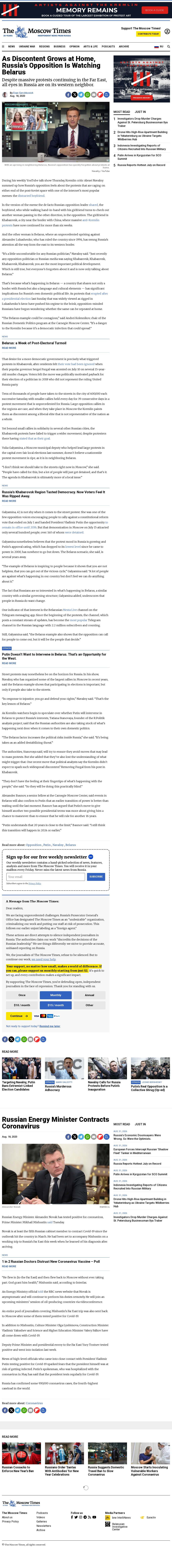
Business (59, 46)
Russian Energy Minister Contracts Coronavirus (55, 1123)
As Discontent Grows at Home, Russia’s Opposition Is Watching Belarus (51, 65)
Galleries (41, 1521)
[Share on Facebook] (68, 95)
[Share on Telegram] (81, 95)
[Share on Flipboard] (100, 95)
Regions (44, 46)
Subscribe (96, 876)
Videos (40, 1517)
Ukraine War (27, 46)
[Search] (168, 47)
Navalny (58, 845)
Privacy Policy (35, 883)
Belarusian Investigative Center (119, 1526)
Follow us (77, 1513)
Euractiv (151, 1517)
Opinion (74, 46)
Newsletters (43, 1525)
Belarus (71, 845)
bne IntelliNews (121, 1517)
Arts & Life (90, 46)
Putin (47, 845)
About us (7, 1517)
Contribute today (148, 34)
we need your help (44, 959)
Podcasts (108, 46)
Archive (124, 46)
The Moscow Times (14, 1513)
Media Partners (115, 1513)
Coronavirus (34, 1403)
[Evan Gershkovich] (5, 95)
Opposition (33, 845)
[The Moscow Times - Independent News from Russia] (36, 31)
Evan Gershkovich (23, 93)
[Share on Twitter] (75, 95)
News (11, 46)
